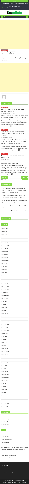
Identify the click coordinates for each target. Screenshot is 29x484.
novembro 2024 (6, 289)
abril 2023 (4, 345)
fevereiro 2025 (5, 281)
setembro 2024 (5, 295)
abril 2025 (4, 275)
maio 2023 (4, 342)
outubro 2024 (5, 292)
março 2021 (4, 395)
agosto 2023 (5, 333)
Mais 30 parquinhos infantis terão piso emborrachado (12, 156)
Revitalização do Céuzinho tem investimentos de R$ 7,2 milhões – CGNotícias (15, 207)
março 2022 (5, 371)
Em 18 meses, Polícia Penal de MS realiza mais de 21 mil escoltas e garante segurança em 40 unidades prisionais (25, 177)
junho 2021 (4, 386)
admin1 (14, 113)
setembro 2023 (5, 330)
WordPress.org (5, 442)
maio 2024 (4, 307)
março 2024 (5, 313)
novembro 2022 (5, 360)
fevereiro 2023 (5, 351)
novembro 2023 (5, 325)
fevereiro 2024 (5, 316)
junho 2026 (4, 234)
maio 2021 (4, 389)
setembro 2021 (5, 377)
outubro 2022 (5, 363)
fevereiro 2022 (5, 374)
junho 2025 (4, 269)
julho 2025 (4, 266)
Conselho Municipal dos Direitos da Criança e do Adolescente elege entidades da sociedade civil (13, 196)
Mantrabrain (22, 480)
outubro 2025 (5, 257)
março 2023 (5, 348)
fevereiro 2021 (5, 398)
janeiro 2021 (4, 401)
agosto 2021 (4, 380)
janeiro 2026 (5, 248)
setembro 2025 (5, 260)
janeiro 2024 (5, 319)
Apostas (5, 7)
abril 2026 (4, 240)
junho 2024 (4, 304)
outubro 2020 (5, 406)
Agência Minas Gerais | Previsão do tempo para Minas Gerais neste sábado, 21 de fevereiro (13, 133)
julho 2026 (4, 231)
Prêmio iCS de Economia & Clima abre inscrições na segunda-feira (12, 110)
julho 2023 (4, 336)
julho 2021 (4, 383)
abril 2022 (4, 368)
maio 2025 (4, 272)
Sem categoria (4, 50)
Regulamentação (12, 7)
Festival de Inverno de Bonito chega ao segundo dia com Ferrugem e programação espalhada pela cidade (15, 212)
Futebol (18, 7)
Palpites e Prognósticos (7, 419)
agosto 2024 (5, 298)
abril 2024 (4, 310)
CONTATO (24, 7)
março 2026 (5, 243)
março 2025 (5, 278)
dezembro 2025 (5, 251)
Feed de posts (5, 436)
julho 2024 (4, 301)
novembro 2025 (5, 254)
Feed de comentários (7, 439)
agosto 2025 (5, 263)
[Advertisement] (14, 34)
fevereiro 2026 (5, 246)
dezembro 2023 (5, 322)
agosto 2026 (5, 228)
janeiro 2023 (5, 354)
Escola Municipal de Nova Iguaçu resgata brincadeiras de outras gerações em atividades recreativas (14, 202)
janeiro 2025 (5, 284)
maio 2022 (4, 366)
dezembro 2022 (5, 357)
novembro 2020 (5, 404)
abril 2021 (4, 392)
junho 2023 (4, 339)
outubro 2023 (5, 327)
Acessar (4, 433)
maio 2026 (4, 237)
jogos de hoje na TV (9, 469)
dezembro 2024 (5, 287)
